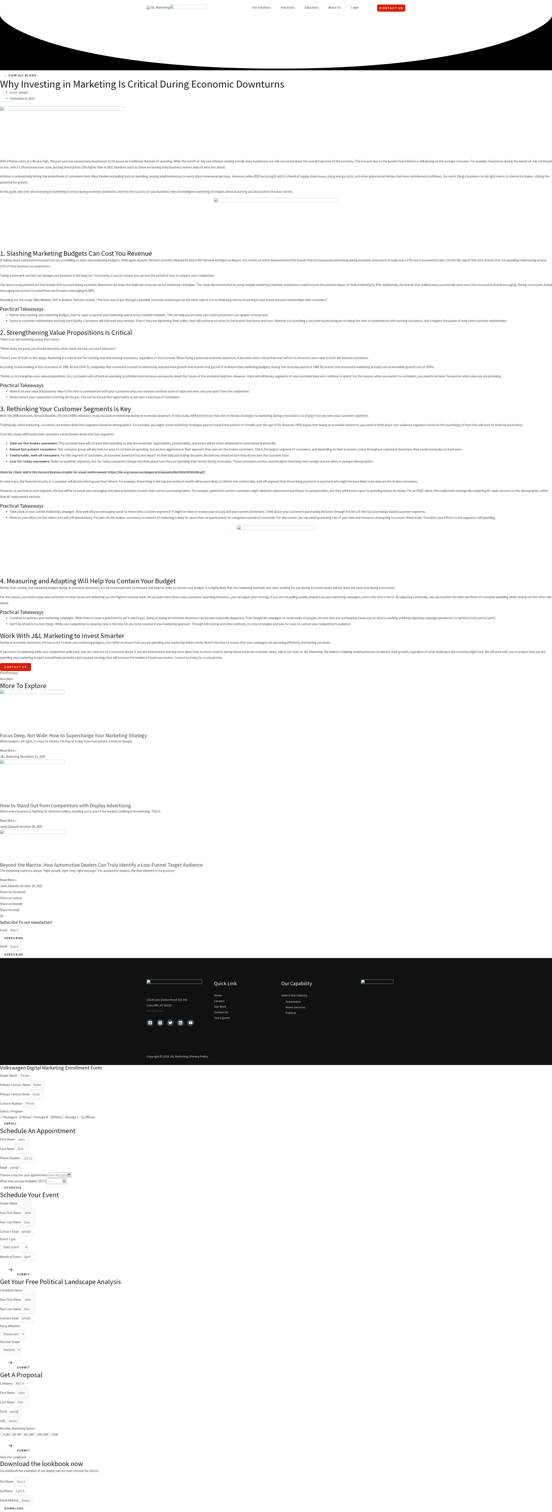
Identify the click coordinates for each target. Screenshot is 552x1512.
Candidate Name (11, 1290)
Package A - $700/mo (17, 1117)
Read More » (8, 750)
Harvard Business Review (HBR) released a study (67, 416)
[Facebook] (150, 1022)
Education (311, 7)
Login (355, 7)
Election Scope (10, 1342)
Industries (288, 7)
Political (291, 1013)
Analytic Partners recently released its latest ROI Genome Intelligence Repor (188, 260)
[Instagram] (160, 1022)
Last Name (7, 1149)
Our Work (220, 1007)
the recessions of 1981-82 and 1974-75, (64, 367)
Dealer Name (9, 1075)
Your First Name (11, 1213)
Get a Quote (222, 1018)
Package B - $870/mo (48, 1117)
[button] (20, 75)
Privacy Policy (199, 1056)
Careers (219, 1001)
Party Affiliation (10, 1326)
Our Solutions (261, 7)
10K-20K (42, 1434)
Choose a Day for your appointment (24, 1175)
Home (218, 995)
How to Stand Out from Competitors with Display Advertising (65, 805)
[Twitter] (170, 1022)
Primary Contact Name (15, 1085)
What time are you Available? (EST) (23, 1181)
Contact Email (9, 1232)
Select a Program (11, 1111)
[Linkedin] (180, 1022)
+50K (54, 1434)
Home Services (295, 1007)
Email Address (9, 1500)
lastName (6, 1491)
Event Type (8, 1239)
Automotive (293, 1002)
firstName (7, 1482)
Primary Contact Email (15, 1094)
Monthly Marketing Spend (17, 1428)
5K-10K (28, 1434)
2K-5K (16, 1434)
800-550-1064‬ (155, 1011)
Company (6, 1383)
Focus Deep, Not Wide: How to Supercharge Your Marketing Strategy (73, 735)
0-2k (6, 1434)
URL (3, 1421)
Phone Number (10, 1158)
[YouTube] (190, 1022)
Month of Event (11, 1257)
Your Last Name (11, 1222)
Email (4, 930)
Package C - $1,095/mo (80, 1117)
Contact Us (15, 667)
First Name (7, 1139)
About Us (334, 7)
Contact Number (11, 1103)
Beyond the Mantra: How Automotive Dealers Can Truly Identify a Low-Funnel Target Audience (101, 864)
